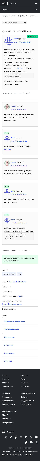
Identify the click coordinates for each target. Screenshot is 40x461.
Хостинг (5, 383)
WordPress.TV (8, 404)
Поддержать (27, 401)
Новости (5, 379)
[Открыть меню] (36, 3)
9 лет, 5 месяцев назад (19, 223)
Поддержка (7, 397)
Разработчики (8, 401)
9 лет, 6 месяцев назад (22, 42)
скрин (19, 68)
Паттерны (25, 386)
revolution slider (9, 274)
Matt (5, 415)
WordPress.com (9, 411)
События (24, 397)
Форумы (5, 9)
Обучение (6, 393)
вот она (7, 149)
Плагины (24, 383)
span (19, 274)
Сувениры (26, 404)
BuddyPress (8, 423)
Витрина (24, 375)
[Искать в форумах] (25, 22)
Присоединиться (28, 393)
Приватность (7, 386)
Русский (10, 432)
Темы (23, 379)
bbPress (6, 419)
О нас (4, 375)
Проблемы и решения (19, 16)
